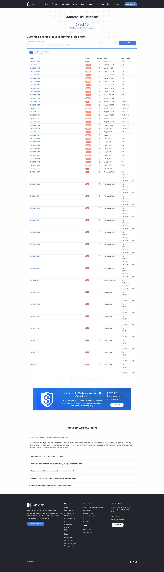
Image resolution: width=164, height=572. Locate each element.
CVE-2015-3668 (35, 142)
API (65, 521)
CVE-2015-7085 (35, 91)
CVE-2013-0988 (35, 316)
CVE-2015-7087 (35, 85)
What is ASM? (68, 538)
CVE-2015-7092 (35, 68)
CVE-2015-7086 (35, 88)
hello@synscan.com (117, 520)
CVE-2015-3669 (35, 138)
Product (54, 4)
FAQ (65, 530)
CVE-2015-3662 (35, 162)
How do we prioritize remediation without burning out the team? (53, 478)
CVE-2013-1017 (34, 364)
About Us (101, 4)
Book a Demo (130, 4)
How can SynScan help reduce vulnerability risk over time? (51, 485)
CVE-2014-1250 (35, 256)
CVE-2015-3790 (35, 118)
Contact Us (117, 525)
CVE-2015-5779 (35, 102)
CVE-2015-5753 (35, 105)
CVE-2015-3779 (35, 128)
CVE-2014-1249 (35, 244)
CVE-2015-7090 (35, 75)
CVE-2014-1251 (34, 268)
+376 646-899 (115, 517)
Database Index (88, 513)
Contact (116, 4)
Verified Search (88, 510)
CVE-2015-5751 (34, 108)
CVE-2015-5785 (35, 98)
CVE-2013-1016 (34, 352)
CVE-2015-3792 (35, 112)
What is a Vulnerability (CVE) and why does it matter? (49, 437)
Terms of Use (87, 529)
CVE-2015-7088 (35, 81)
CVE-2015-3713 (34, 135)
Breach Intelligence (86, 4)
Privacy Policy (87, 532)
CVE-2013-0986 (35, 292)
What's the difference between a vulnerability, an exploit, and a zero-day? (56, 464)
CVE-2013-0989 (35, 328)
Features (67, 507)
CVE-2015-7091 (35, 71)
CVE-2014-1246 (35, 208)
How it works (68, 510)
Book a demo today (35, 524)
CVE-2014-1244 (35, 184)
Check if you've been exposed (93, 507)
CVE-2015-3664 (35, 152)
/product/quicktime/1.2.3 (62, 45)
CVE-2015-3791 (35, 115)
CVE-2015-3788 (35, 125)
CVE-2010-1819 (34, 280)
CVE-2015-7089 (35, 78)
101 (99, 380)
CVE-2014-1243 (35, 172)
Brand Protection (69, 518)
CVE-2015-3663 (35, 159)
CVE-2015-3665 (35, 155)
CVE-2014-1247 (35, 220)
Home (47, 4)
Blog (108, 4)
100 (95, 380)
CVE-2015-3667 (35, 145)
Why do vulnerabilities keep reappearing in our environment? (52, 471)
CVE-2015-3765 (35, 132)
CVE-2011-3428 (35, 61)
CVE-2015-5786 (35, 95)
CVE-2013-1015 (34, 340)
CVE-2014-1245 (35, 196)
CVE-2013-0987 (35, 304)
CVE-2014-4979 (35, 169)
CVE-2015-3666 (35, 148)
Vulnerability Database (69, 4)
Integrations (68, 524)
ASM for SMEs (68, 541)
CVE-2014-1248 (35, 232)
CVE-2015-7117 (34, 65)
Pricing (66, 527)
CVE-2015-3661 (35, 165)
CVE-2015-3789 (35, 122)
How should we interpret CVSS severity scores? (47, 457)
